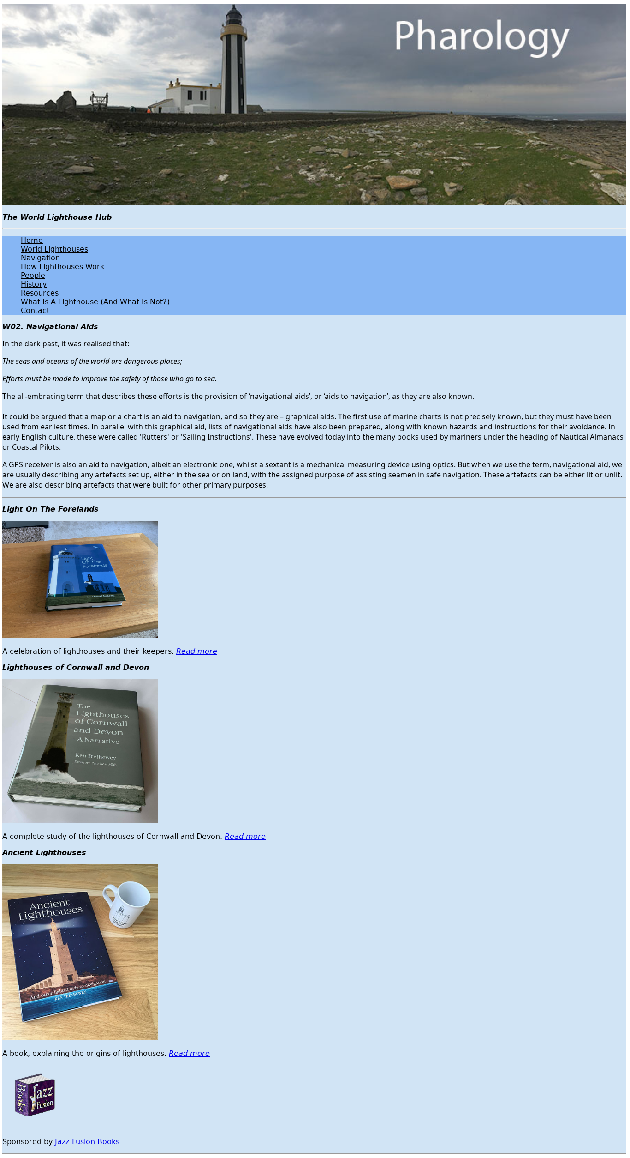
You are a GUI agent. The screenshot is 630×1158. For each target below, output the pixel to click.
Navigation (40, 257)
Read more (196, 651)
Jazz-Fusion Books (87, 1141)
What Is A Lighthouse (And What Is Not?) (95, 301)
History (34, 284)
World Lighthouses (54, 249)
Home (32, 240)
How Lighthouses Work (62, 266)
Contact (35, 310)
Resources (40, 293)
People (33, 275)
